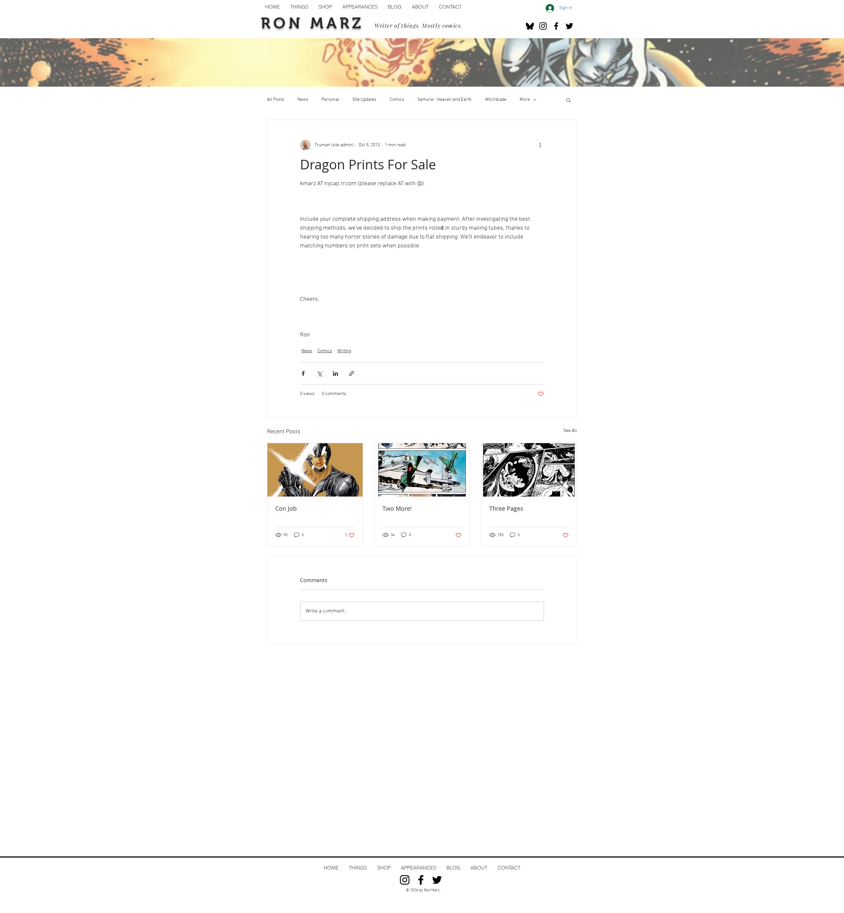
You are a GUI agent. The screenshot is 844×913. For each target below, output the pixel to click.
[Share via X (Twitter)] (319, 373)
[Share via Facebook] (303, 373)
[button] (568, 99)
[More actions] (540, 145)
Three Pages (506, 508)
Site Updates (364, 99)
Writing (344, 351)
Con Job (286, 508)
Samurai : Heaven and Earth (444, 99)
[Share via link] (351, 373)
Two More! (397, 508)
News (302, 99)
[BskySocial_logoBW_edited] (530, 26)
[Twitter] (569, 26)
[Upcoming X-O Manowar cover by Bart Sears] (315, 470)
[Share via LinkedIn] (335, 373)
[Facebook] (556, 26)
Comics (397, 99)
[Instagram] (543, 26)
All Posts (275, 99)
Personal (330, 99)
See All (570, 431)
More (525, 99)
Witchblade (495, 99)
